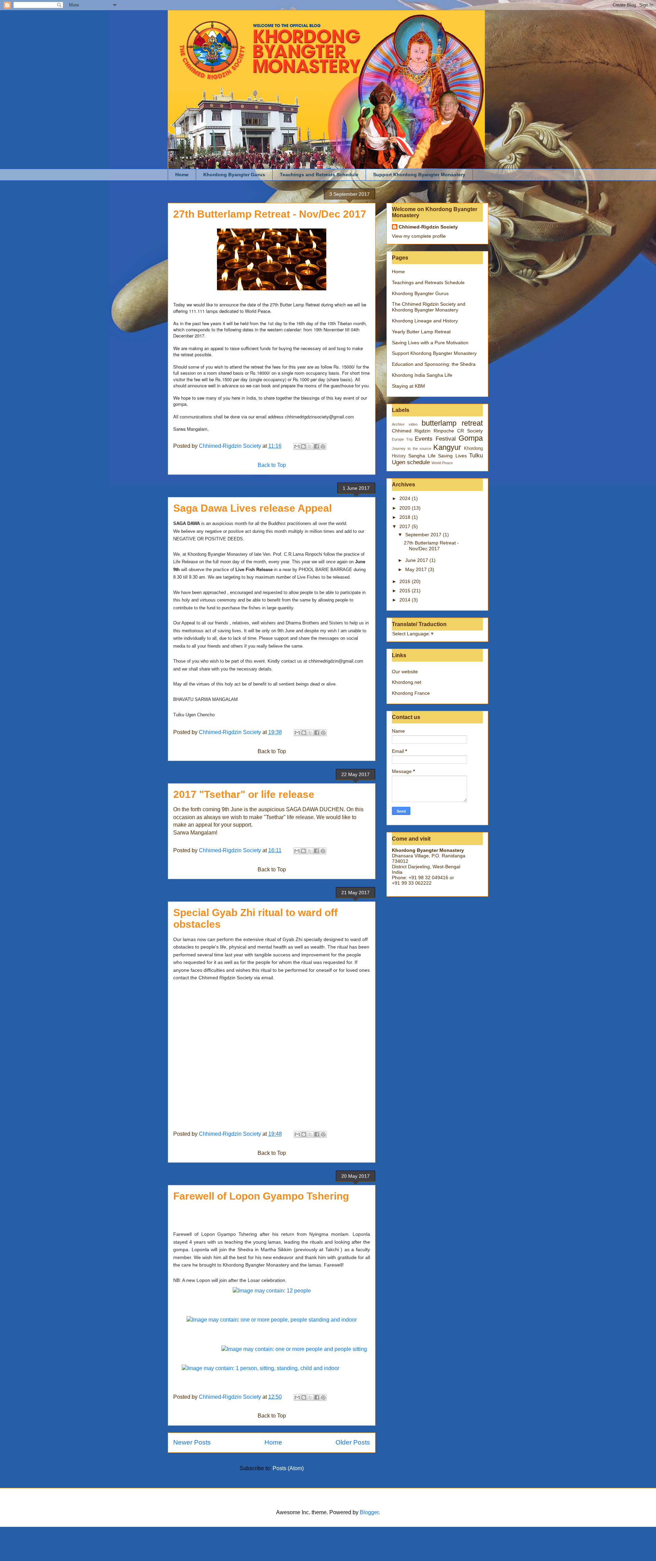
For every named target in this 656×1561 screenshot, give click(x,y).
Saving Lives (452, 455)
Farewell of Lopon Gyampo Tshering (261, 1196)
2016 (405, 581)
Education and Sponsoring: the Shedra (434, 364)
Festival (446, 439)
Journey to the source (411, 448)
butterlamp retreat (452, 423)
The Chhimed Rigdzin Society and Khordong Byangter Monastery (428, 307)
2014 (405, 600)
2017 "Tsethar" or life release (243, 794)
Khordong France (411, 693)
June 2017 (417, 560)
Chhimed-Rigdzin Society (428, 227)
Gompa (471, 438)
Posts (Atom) (288, 1468)
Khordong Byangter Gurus (234, 174)
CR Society (470, 430)
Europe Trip (402, 439)
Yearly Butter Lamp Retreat (421, 331)
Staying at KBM (408, 386)
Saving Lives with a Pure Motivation (430, 342)
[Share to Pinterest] (322, 446)
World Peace (442, 463)
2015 (405, 590)
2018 (405, 517)
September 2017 (424, 534)
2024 (405, 498)
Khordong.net (406, 682)
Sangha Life (421, 455)
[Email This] (296, 446)
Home (182, 174)
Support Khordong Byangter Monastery (419, 174)
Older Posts (353, 1442)
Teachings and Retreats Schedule (319, 174)
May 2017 (416, 569)
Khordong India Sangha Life (422, 375)
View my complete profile (419, 236)
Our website (405, 671)
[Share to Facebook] (316, 446)
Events (424, 439)
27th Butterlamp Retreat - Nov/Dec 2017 (269, 214)
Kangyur (447, 447)
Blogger (369, 1512)
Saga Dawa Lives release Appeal (252, 508)
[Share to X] (309, 446)
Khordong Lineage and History (425, 320)
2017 (405, 526)
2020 (405, 508)
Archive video (405, 424)
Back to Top (272, 465)
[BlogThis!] (303, 446)
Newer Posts (192, 1442)
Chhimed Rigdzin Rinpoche (423, 430)
